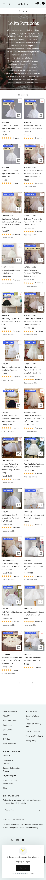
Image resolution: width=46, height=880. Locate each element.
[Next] (32, 683)
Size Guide (7, 730)
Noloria (5, 122)
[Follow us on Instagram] (17, 840)
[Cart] (41, 4)
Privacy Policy (31, 741)
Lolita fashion (15, 55)
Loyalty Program (9, 776)
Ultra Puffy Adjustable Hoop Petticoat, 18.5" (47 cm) (11, 322)
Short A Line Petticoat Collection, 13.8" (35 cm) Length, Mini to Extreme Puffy (11, 223)
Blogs (5, 788)
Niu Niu (27, 460)
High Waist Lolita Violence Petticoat (12, 613)
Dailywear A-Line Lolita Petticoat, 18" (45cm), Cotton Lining (33, 222)
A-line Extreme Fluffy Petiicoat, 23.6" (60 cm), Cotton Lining (11, 567)
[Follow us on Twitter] (12, 840)
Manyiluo (6, 315)
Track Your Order (9, 720)
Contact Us (7, 725)
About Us (6, 716)
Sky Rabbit (6, 654)
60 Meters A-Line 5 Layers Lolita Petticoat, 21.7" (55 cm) (10, 518)
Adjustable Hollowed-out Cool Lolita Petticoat (34, 516)
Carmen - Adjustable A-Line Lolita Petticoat (11, 368)
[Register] (39, 810)
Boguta (5, 364)
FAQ (5, 734)
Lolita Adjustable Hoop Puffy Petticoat (11, 271)
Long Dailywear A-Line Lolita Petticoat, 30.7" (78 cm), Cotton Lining (34, 418)
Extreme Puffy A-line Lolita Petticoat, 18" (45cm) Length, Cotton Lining (11, 468)
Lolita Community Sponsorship (10, 782)
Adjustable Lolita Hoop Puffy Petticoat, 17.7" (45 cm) (33, 567)
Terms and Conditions (34, 736)
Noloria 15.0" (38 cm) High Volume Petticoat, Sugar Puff (11, 173)
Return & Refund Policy (32, 717)
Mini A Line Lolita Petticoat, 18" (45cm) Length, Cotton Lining (32, 370)
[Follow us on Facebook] (6, 840)
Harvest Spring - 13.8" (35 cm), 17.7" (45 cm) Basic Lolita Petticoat (12, 660)
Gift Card (6, 739)
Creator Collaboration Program (11, 769)
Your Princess (8, 267)
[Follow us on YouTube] (23, 840)
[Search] (9, 4)
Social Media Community (8, 762)
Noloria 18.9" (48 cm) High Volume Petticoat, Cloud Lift (33, 128)
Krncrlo (27, 560)
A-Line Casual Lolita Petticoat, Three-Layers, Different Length (11, 418)
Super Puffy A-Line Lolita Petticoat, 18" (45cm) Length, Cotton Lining (33, 322)
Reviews (6, 756)
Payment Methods (33, 731)
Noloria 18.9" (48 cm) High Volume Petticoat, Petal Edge (11, 128)
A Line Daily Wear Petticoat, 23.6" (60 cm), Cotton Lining (33, 273)
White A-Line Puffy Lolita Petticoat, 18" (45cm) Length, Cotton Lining (33, 173)
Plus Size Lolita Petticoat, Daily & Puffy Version (34, 465)
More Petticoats (9, 744)
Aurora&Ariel (30, 167)
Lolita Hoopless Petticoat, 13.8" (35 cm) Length (34, 613)
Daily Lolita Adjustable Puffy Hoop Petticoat (32, 659)
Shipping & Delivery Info (33, 725)
